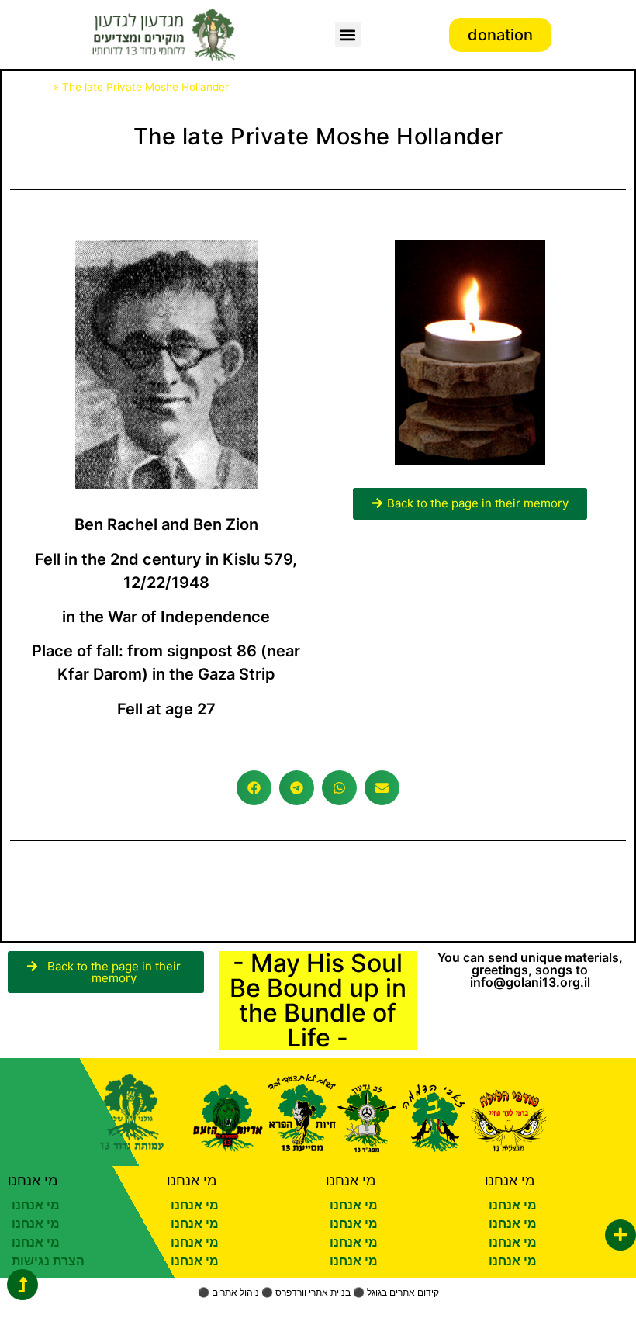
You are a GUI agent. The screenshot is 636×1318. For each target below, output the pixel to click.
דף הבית (30, 87)
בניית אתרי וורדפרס (313, 1292)
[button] (348, 34)
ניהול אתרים (235, 1292)
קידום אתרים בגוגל (403, 1292)
